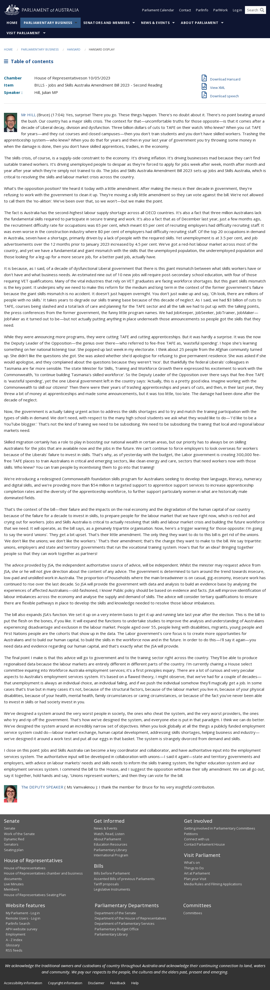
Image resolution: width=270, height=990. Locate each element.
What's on (192, 862)
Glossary (13, 945)
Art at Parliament (197, 873)
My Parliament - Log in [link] (23, 913)
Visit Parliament (23, 33)
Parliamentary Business (48, 23)
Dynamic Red (14, 839)
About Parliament (199, 23)
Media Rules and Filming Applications (213, 884)
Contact (185, 10)
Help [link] (135, 983)
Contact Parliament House (204, 844)
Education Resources (110, 844)
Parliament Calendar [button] (158, 10)
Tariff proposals (106, 884)
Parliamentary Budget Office (117, 929)
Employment (15, 934)
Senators (11, 844)
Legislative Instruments (112, 889)
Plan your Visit (195, 878)
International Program (111, 855)
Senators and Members (106, 23)
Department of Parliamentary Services (125, 923)
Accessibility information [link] (23, 983)
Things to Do (194, 868)
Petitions (191, 833)
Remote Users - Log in (23, 918)
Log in (237, 10)
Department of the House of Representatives (130, 918)
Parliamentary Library (110, 849)
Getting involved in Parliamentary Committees (219, 828)
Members (11, 889)
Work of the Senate (19, 833)
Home (12, 23)
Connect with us (196, 839)
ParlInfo (202, 10)
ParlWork (220, 10)
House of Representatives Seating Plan (35, 894)
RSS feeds (14, 950)
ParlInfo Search (18, 923)
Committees (192, 913)
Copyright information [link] (65, 983)
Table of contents (30, 61)
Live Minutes (14, 884)
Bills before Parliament (112, 873)
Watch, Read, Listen (109, 833)
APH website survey (21, 929)
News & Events (155, 23)
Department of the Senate (115, 913)
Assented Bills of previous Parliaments (124, 878)
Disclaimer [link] (96, 983)
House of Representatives (25, 868)
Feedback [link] (118, 983)
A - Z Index (14, 939)
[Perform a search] (262, 10)
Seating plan (13, 849)
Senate (9, 828)
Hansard (73, 49)
